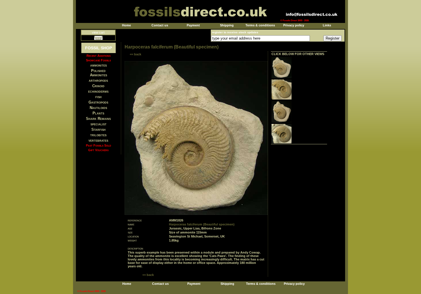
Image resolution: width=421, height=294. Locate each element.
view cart (98, 32)
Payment (193, 25)
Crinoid (98, 86)
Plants (98, 113)
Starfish (98, 129)
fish (98, 97)
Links (327, 25)
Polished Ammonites (98, 73)
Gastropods (98, 102)
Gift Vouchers (98, 150)
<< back (135, 54)
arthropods (98, 80)
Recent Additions (98, 55)
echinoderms (98, 91)
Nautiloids (98, 108)
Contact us (160, 25)
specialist (99, 124)
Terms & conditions (260, 25)
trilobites (98, 135)
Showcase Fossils (98, 60)
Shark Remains (98, 118)
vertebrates (98, 140)
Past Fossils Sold (98, 145)
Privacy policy (293, 25)
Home (126, 25)
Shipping (227, 25)
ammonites (98, 65)
